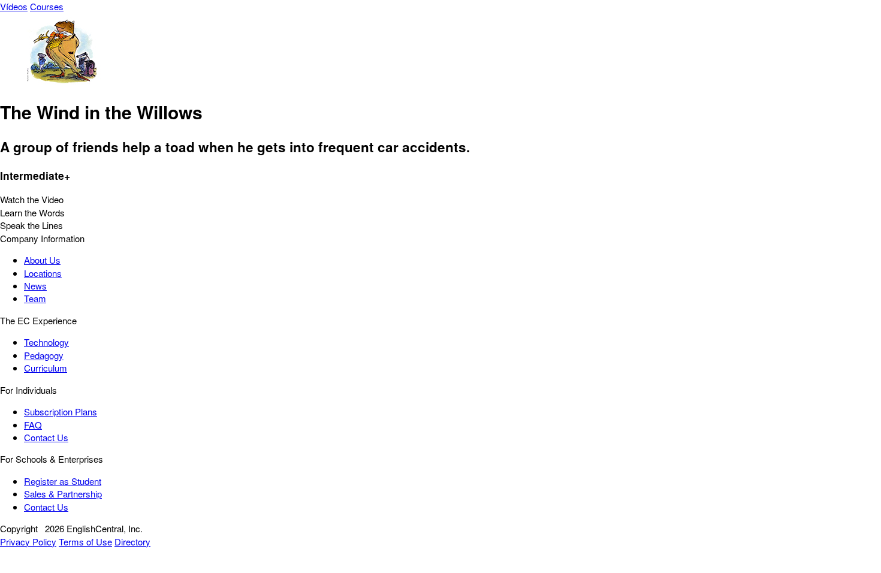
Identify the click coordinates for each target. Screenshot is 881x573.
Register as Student (62, 481)
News (35, 285)
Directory (132, 541)
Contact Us (46, 437)
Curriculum (45, 367)
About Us (42, 260)
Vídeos (14, 6)
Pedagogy (44, 355)
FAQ (33, 424)
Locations (43, 273)
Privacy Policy (28, 541)
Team (35, 298)
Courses (47, 6)
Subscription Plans (60, 411)
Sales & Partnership (63, 493)
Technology (46, 342)
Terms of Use (85, 541)
